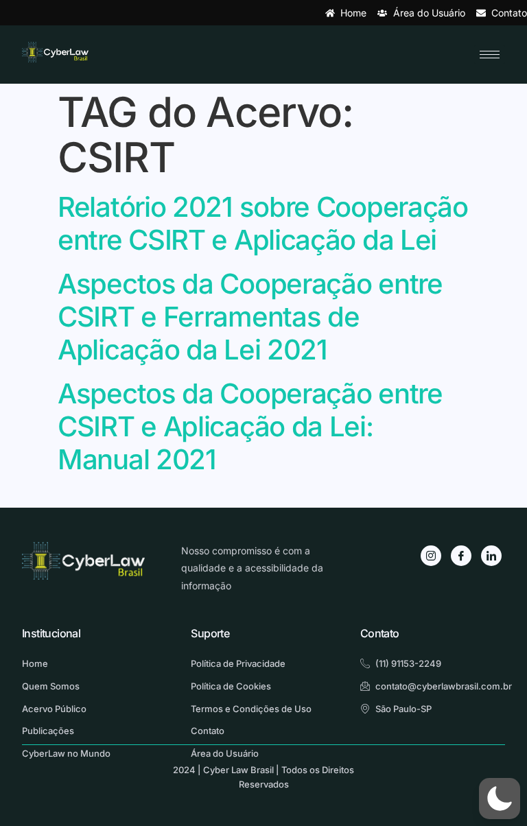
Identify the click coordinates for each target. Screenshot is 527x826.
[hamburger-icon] (489, 54)
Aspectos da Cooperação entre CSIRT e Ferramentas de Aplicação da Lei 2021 (250, 316)
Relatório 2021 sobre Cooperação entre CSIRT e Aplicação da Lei (263, 223)
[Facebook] (461, 555)
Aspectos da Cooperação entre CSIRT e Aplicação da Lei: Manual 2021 (250, 426)
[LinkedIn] (491, 555)
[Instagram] (431, 555)
